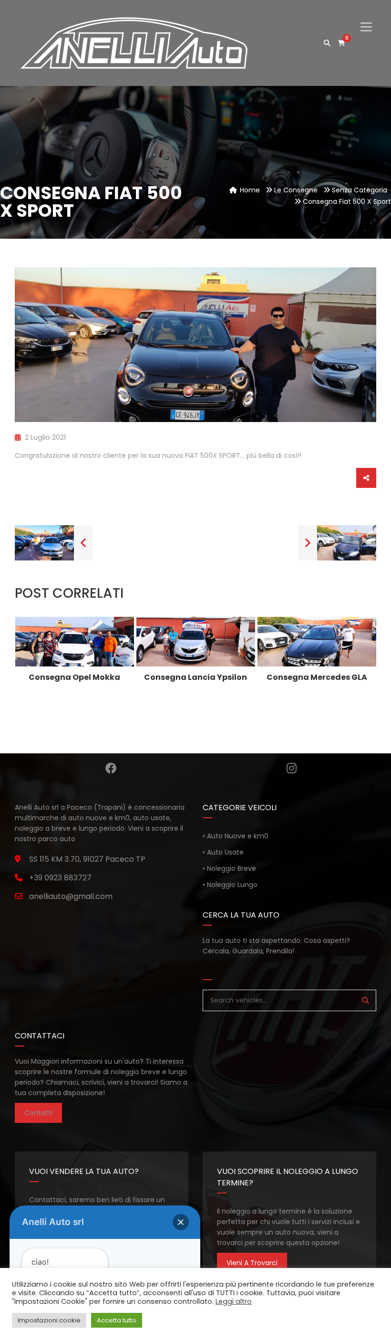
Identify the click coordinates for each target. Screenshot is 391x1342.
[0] (341, 43)
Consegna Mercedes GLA (317, 677)
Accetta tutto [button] (116, 1320)
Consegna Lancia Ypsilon (195, 677)
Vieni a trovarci (252, 1263)
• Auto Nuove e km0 (235, 836)
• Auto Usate (223, 852)
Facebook (111, 768)
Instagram (291, 768)
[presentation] (32, 656)
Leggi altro (234, 1301)
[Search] (365, 1000)
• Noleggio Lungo (230, 884)
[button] (181, 1222)
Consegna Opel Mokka (74, 677)
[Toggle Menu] (366, 18)
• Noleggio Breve (229, 868)
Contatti (38, 1113)
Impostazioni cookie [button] (49, 1320)
